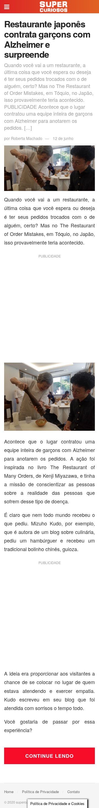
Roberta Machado (26, 138)
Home (8, 791)
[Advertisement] (49, 310)
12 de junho (63, 138)
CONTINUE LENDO (49, 755)
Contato (73, 791)
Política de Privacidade (40, 791)
